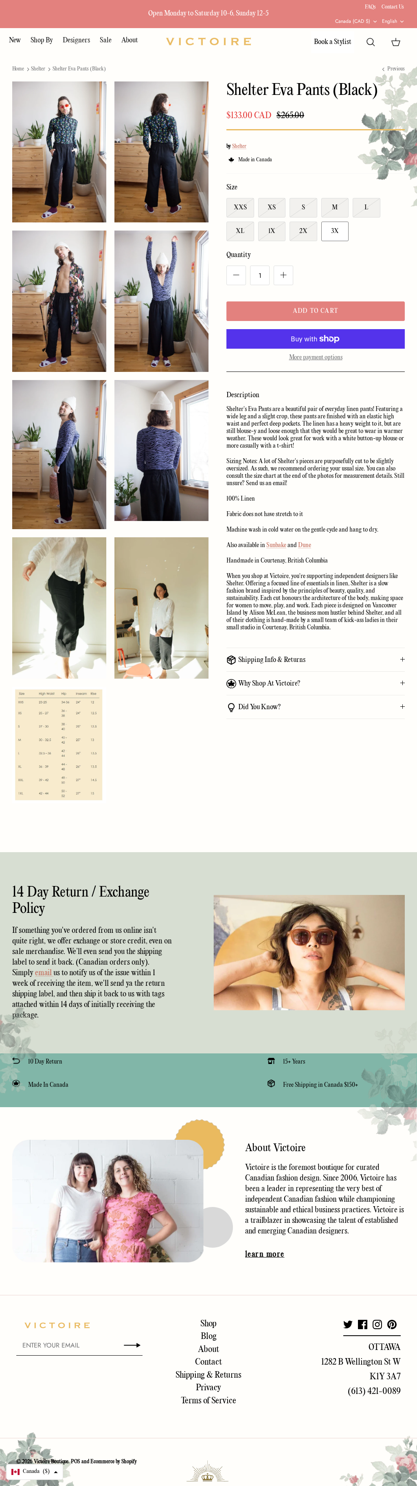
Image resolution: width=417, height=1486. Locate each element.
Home (18, 69)
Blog (209, 1336)
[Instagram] (377, 1324)
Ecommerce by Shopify (113, 1462)
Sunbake (276, 545)
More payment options (315, 357)
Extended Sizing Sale (154, 14)
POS (75, 1462)
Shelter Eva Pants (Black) (79, 69)
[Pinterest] (392, 1324)
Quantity (238, 255)
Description (242, 395)
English (389, 21)
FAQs (370, 7)
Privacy (208, 1388)
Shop (208, 1324)
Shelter (38, 69)
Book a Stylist (332, 42)
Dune (304, 545)
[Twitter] (348, 1324)
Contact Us (393, 7)
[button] (35, 1471)
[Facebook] (362, 1324)
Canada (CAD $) (352, 21)
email (44, 973)
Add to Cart (315, 311)
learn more (264, 1254)
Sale (106, 40)
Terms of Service (208, 1401)
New (15, 40)
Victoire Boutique (51, 1462)
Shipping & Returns (208, 1375)
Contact (208, 1362)
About (129, 40)
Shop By (42, 40)
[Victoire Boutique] (208, 41)
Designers (76, 40)
